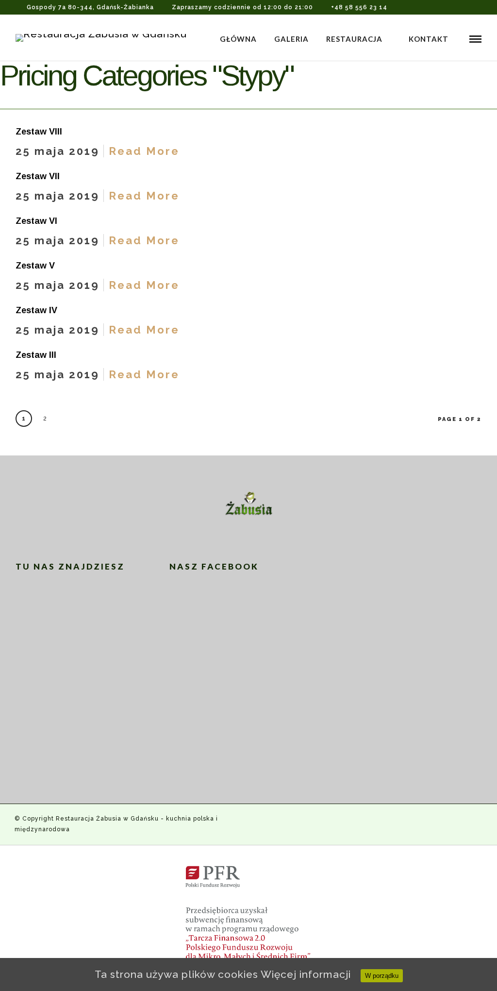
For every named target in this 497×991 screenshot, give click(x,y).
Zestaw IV (36, 310)
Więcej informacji (306, 974)
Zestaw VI (36, 221)
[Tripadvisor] (478, 7)
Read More (144, 151)
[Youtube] (465, 7)
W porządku (381, 975)
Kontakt (428, 38)
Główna (238, 38)
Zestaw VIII (39, 131)
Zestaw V (35, 265)
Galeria (291, 38)
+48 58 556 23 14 (359, 7)
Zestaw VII (38, 176)
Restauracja (354, 38)
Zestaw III (36, 355)
